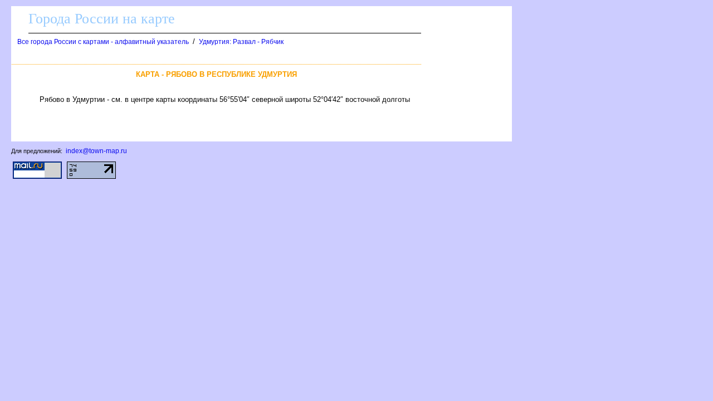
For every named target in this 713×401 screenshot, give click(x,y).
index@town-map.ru (96, 151)
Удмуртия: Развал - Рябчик (241, 42)
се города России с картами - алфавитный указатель (103, 42)
